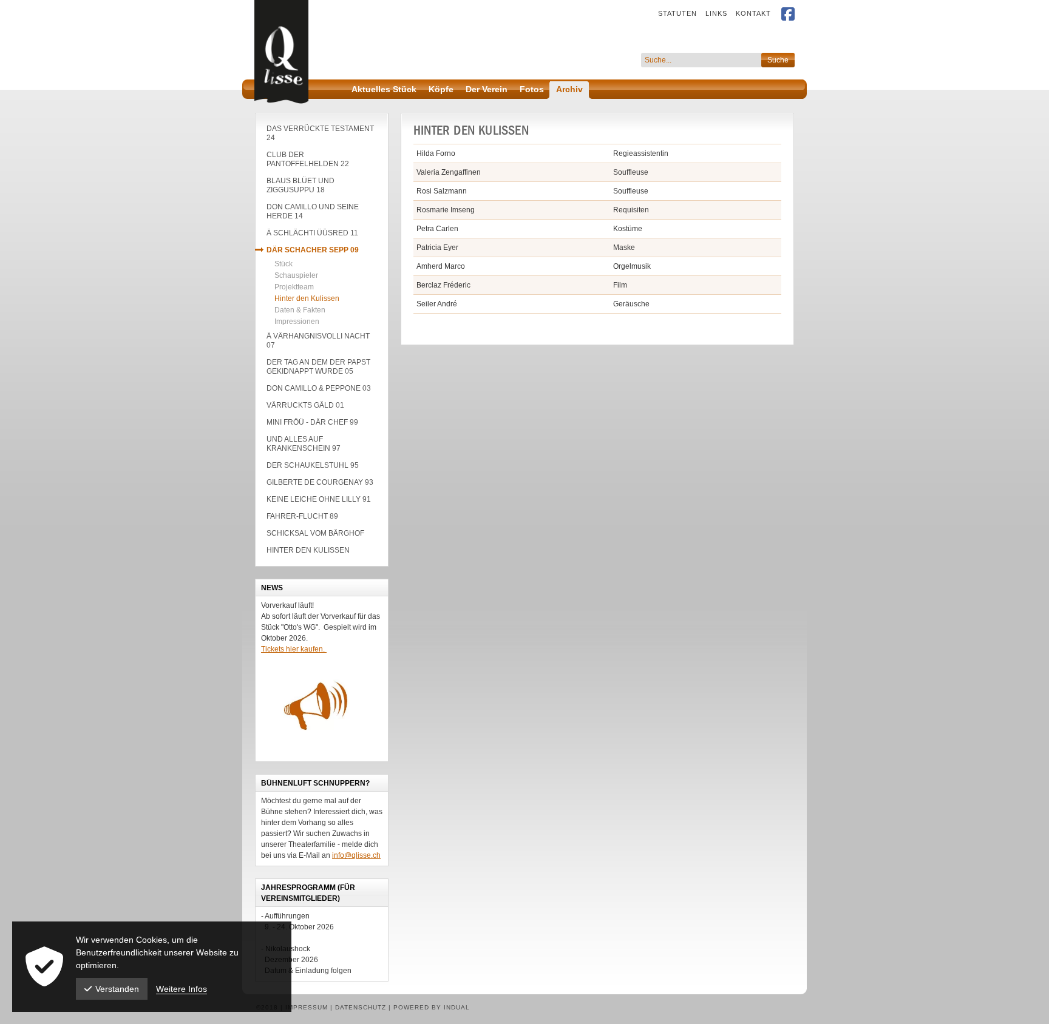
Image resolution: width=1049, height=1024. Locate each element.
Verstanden (117, 989)
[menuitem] (673, 13)
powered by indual (431, 1007)
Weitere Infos (181, 989)
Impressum (307, 1007)
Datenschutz (362, 1007)
